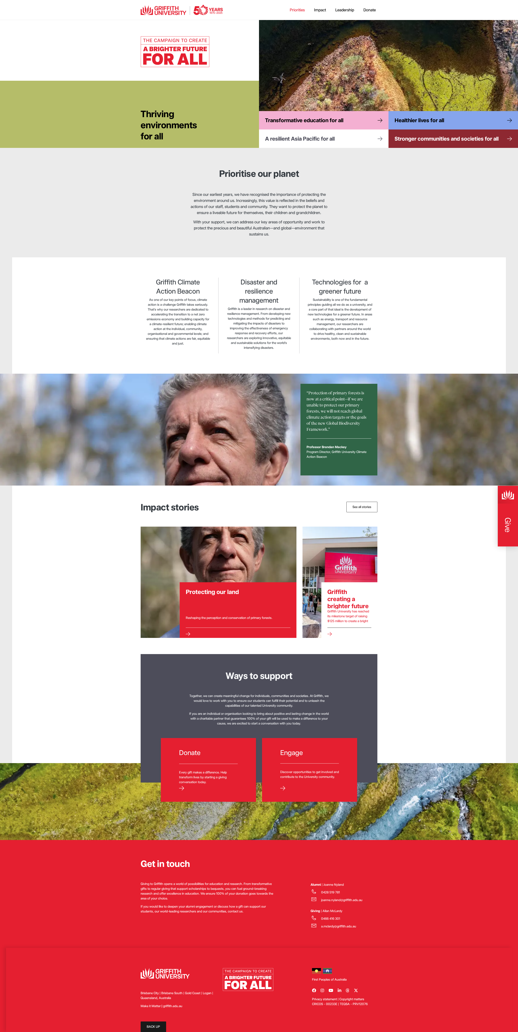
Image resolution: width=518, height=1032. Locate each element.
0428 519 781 (330, 892)
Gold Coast (193, 993)
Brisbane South (172, 993)
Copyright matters (351, 999)
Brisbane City (150, 993)
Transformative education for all (304, 120)
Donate (369, 9)
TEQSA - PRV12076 (354, 1004)
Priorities (297, 9)
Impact (320, 9)
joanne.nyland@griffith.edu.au (341, 900)
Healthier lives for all (419, 120)
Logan (207, 993)
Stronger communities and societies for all (447, 138)
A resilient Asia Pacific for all (300, 138)
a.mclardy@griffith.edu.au (338, 926)
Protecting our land (212, 591)
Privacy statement (324, 999)
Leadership (344, 9)
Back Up (153, 1027)
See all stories (361, 507)
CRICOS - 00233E (324, 1004)
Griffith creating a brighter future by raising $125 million (348, 606)
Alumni (316, 885)
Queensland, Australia (156, 998)
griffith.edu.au (172, 1006)
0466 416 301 (330, 919)
